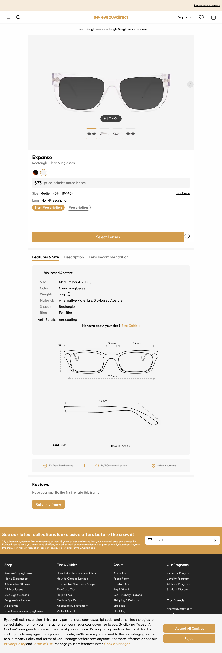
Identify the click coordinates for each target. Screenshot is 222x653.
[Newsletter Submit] (215, 540)
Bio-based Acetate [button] (58, 273)
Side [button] (64, 445)
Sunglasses (66, 163)
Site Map (119, 606)
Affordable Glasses (17, 584)
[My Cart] (213, 17)
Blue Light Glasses (16, 595)
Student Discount (178, 589)
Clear (53, 163)
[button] (190, 84)
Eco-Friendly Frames (127, 595)
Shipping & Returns (126, 600)
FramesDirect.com (179, 609)
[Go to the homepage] (111, 17)
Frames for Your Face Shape (76, 584)
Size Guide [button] (130, 325)
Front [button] (55, 445)
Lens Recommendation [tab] (109, 257)
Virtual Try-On (67, 611)
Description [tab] (74, 257)
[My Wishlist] (201, 17)
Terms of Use (43, 644)
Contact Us (121, 584)
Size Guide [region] (183, 193)
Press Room (121, 578)
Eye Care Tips (66, 589)
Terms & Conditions (83, 547)
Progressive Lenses (17, 600)
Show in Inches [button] (119, 446)
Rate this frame (48, 504)
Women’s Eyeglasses (18, 573)
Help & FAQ (64, 595)
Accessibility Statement (72, 606)
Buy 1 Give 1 (121, 589)
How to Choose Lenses (72, 578)
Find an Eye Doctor (70, 600)
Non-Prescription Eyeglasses (23, 611)
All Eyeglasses (13, 589)
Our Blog (119, 611)
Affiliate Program (178, 584)
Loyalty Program (178, 578)
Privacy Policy (58, 547)
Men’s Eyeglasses (16, 578)
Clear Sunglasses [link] (72, 288)
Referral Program (179, 573)
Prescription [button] (78, 207)
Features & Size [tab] (45, 257)
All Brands (11, 606)
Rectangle (40, 163)
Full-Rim (65, 312)
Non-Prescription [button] (48, 207)
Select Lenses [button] (108, 236)
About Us (119, 573)
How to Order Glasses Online (76, 573)
